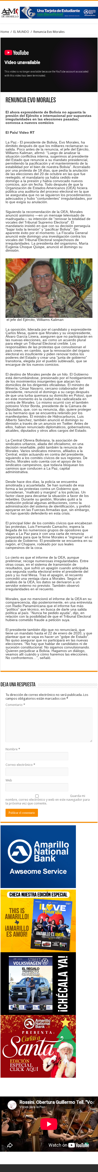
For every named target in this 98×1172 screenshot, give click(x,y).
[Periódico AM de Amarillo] (49, 12)
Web (9, 780)
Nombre (13, 749)
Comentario (15, 705)
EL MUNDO (21, 32)
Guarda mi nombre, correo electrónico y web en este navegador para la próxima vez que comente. (48, 799)
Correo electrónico (20, 765)
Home (5, 32)
